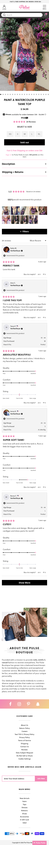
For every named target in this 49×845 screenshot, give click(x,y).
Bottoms (24, 810)
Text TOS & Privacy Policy (24, 734)
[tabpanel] (24, 54)
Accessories (24, 816)
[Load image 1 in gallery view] (24, 54)
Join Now (41, 778)
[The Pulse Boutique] (24, 7)
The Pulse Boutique (30, 842)
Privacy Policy (24, 737)
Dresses (24, 807)
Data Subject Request (24, 752)
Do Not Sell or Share (25, 755)
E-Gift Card (24, 819)
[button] (24, 122)
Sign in (8, 154)
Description (8, 164)
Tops (24, 804)
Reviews (24, 749)
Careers (24, 731)
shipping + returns (12, 172)
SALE (25, 822)
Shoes (24, 813)
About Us (24, 725)
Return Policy (24, 728)
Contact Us (24, 746)
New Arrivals (24, 798)
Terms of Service (24, 740)
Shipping (24, 743)
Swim (24, 801)
